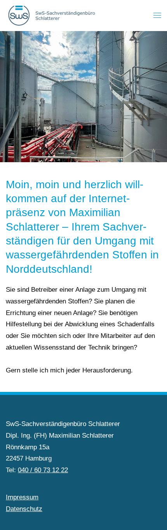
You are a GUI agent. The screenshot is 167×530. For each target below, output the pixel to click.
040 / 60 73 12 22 (43, 470)
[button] (157, 15)
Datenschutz (24, 509)
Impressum (22, 497)
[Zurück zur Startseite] (53, 15)
